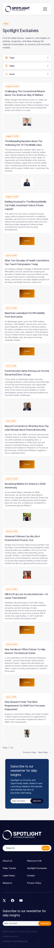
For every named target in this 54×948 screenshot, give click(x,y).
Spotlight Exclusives (37, 868)
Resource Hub (34, 860)
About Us (7, 860)
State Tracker (9, 868)
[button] (45, 9)
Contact (31, 875)
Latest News (9, 875)
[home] (17, 9)
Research (7, 883)
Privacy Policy (34, 883)
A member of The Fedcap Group (15, 941)
